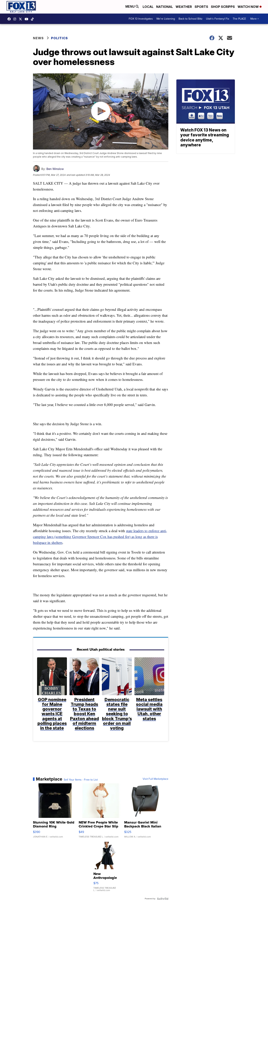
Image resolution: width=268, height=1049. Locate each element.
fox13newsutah (10, 19)
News (38, 38)
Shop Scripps (223, 7)
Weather (184, 7)
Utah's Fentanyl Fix (217, 19)
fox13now (15, 19)
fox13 (21, 19)
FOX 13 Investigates (141, 19)
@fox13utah (33, 19)
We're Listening (165, 19)
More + (254, 19)
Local (148, 7)
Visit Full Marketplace (155, 779)
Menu (130, 6)
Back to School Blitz (190, 19)
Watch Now (249, 7)
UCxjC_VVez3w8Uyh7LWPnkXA (27, 19)
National (164, 7)
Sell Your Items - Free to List (81, 779)
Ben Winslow (55, 169)
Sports (201, 7)
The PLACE (239, 19)
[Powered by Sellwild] (162, 898)
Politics (59, 38)
